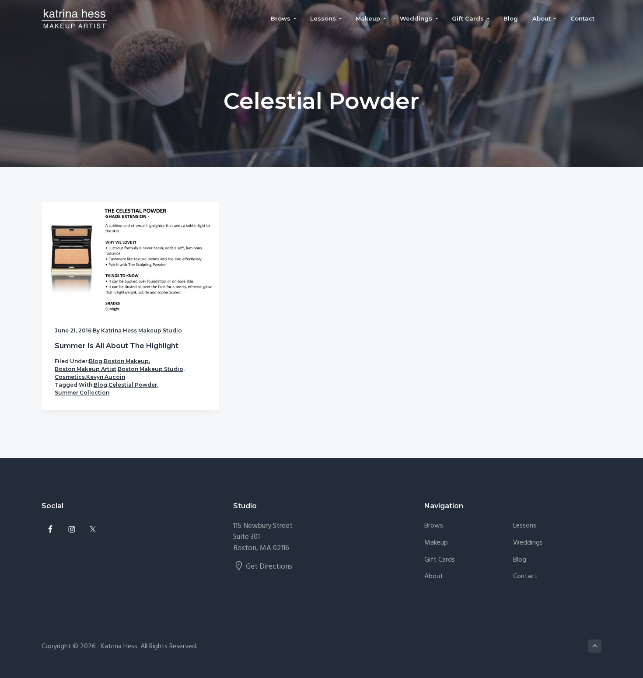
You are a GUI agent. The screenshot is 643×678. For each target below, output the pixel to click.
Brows (433, 526)
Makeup (436, 543)
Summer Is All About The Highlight (116, 346)
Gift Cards (439, 560)
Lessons (524, 526)
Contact (525, 576)
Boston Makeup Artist (85, 369)
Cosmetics (70, 377)
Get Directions (269, 567)
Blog (95, 361)
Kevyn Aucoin (105, 377)
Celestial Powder (132, 384)
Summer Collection (82, 392)
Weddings (528, 543)
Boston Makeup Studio (150, 369)
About (433, 576)
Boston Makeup (126, 361)
